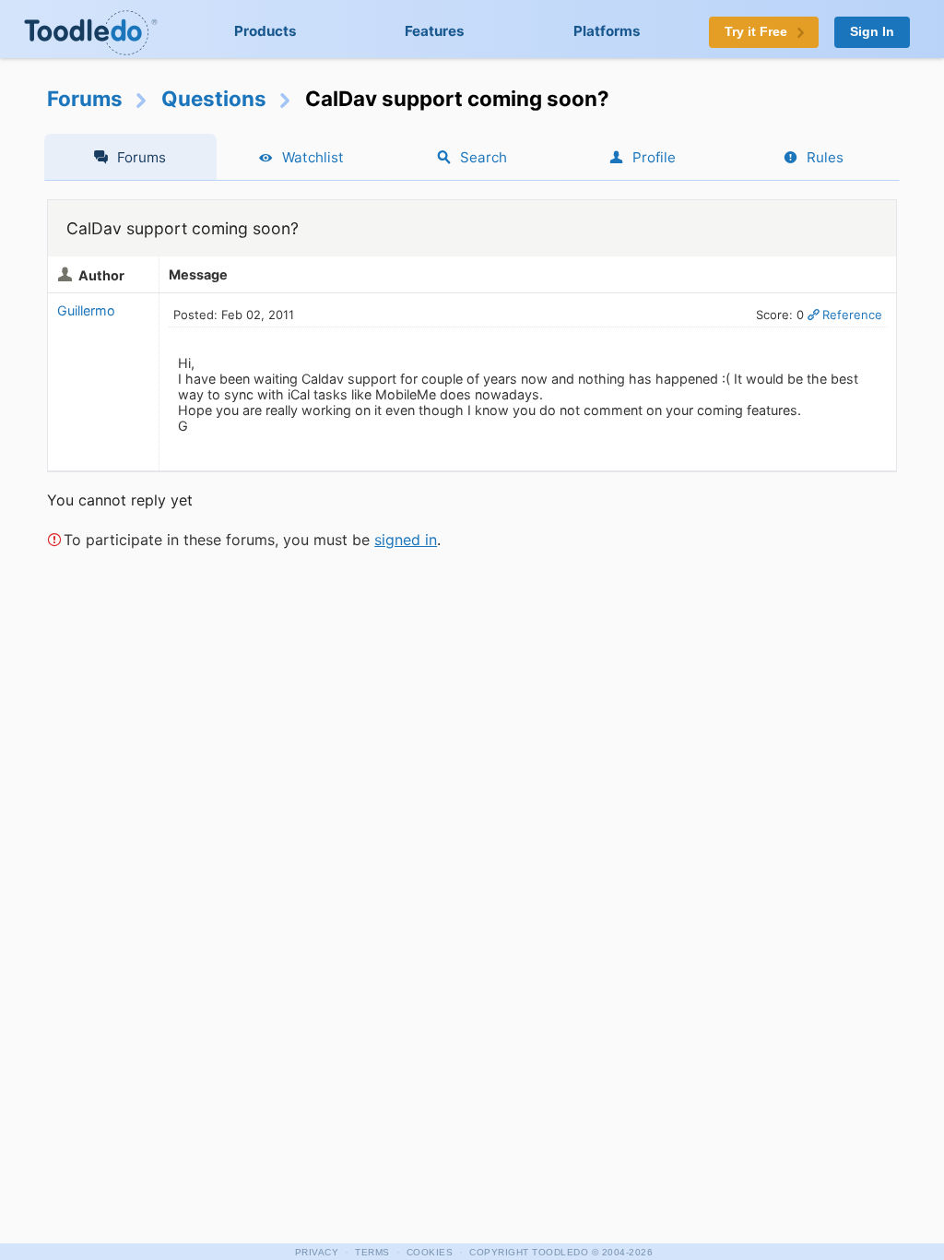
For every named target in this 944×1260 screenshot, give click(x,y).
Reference (852, 314)
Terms (372, 1252)
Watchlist (313, 157)
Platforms (607, 31)
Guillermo (86, 310)
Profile (654, 157)
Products (265, 31)
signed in (405, 539)
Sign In (872, 32)
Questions (213, 98)
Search (483, 157)
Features (435, 31)
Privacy (317, 1252)
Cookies (430, 1252)
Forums (85, 98)
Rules (825, 157)
